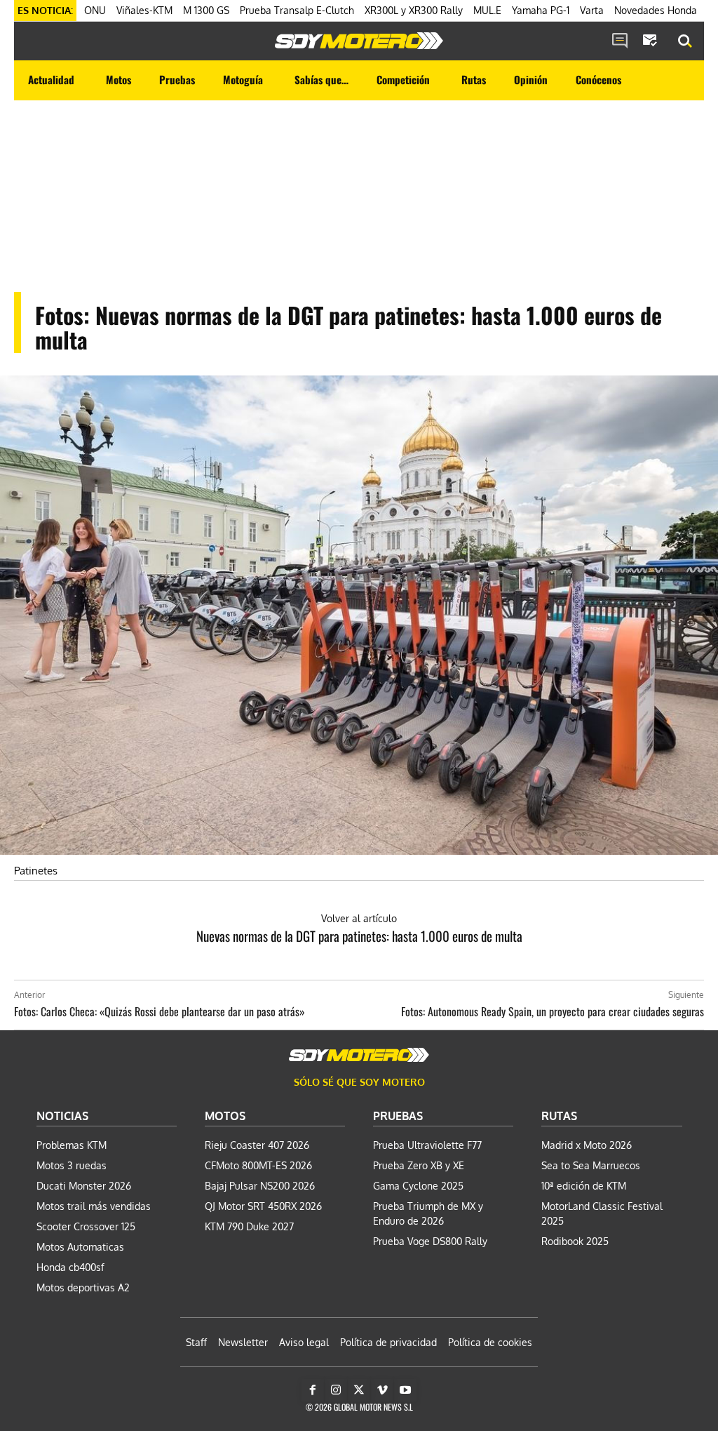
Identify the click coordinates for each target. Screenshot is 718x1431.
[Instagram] (336, 1390)
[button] (685, 41)
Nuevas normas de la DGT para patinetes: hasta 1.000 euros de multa (359, 935)
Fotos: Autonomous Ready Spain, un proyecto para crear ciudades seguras (552, 1011)
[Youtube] (405, 1390)
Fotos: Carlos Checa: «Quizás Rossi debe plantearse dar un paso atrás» (159, 1011)
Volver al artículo (359, 918)
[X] (359, 1390)
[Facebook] (313, 1390)
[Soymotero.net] (359, 40)
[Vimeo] (382, 1390)
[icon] (619, 41)
